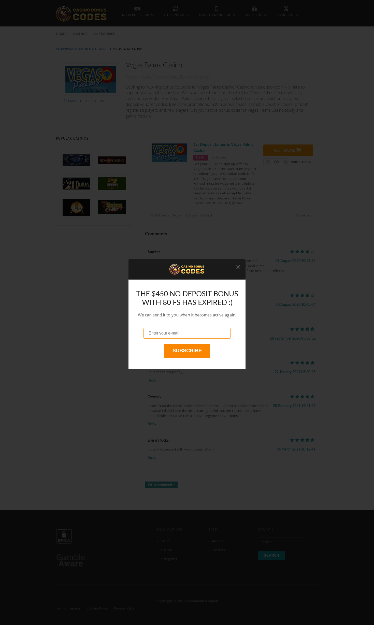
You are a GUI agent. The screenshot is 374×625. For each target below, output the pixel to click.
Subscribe (187, 350)
